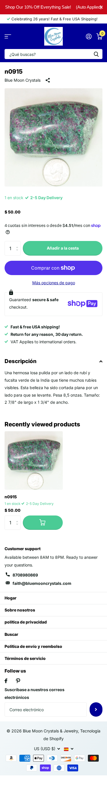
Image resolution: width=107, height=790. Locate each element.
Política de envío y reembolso (33, 646)
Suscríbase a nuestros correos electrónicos (34, 693)
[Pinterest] (18, 680)
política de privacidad (26, 622)
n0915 (11, 496)
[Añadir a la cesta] (43, 522)
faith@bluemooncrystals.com (42, 583)
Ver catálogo (8, 36)
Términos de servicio (25, 658)
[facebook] (6, 681)
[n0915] (34, 460)
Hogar (11, 597)
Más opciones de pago (53, 282)
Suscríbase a (96, 709)
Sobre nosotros (20, 609)
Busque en (96, 54)
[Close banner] (101, 7)
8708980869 (25, 575)
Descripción (21, 361)
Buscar (11, 634)
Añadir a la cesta (63, 248)
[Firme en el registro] (89, 36)
